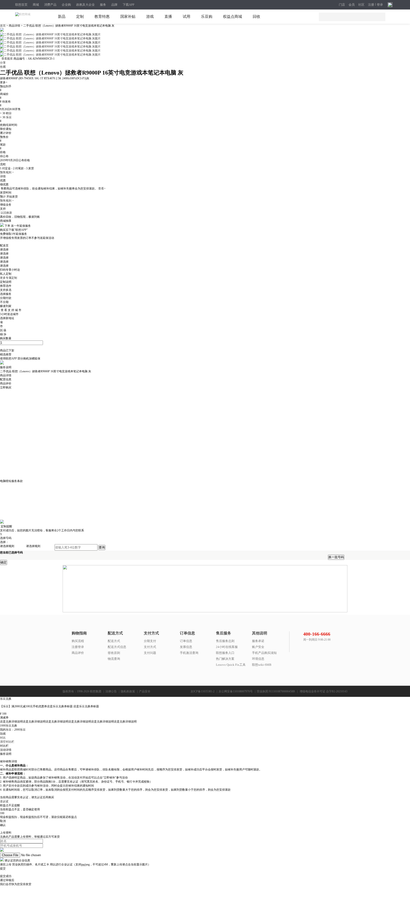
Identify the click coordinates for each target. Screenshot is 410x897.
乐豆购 (206, 16)
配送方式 (114, 640)
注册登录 (78, 646)
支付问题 (150, 652)
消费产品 (50, 4)
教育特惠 (102, 16)
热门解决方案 (225, 658)
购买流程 (78, 640)
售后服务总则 (225, 640)
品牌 (114, 4)
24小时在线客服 (227, 646)
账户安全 (258, 646)
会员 (352, 4)
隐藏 (3, 733)
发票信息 (186, 646)
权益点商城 (232, 16)
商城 (36, 4)
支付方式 (150, 646)
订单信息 (186, 640)
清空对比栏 (7, 741)
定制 (80, 16)
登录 (380, 4)
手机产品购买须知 (264, 652)
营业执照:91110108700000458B (276, 691)
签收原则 (114, 652)
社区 (361, 4)
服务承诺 (258, 640)
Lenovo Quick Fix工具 (231, 664)
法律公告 (111, 691)
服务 (103, 4)
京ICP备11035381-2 (202, 691)
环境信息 (258, 658)
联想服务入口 (225, 652)
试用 (186, 16)
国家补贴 (127, 16)
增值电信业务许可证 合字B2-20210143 (323, 691)
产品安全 (144, 691)
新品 (61, 16)
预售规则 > (7, 172)
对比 (3, 737)
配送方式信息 (117, 646)
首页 (3, 25)
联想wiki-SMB (261, 664)
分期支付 (150, 640)
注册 (371, 4)
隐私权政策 (128, 691)
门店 (342, 4)
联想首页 (21, 4)
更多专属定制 (8, 277)
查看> (102, 188)
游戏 (150, 16)
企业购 (66, 4)
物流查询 (114, 658)
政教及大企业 (85, 4)
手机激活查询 (189, 652)
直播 (168, 16)
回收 (256, 16)
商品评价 (78, 652)
